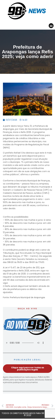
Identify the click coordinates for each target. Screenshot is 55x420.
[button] (51, 25)
